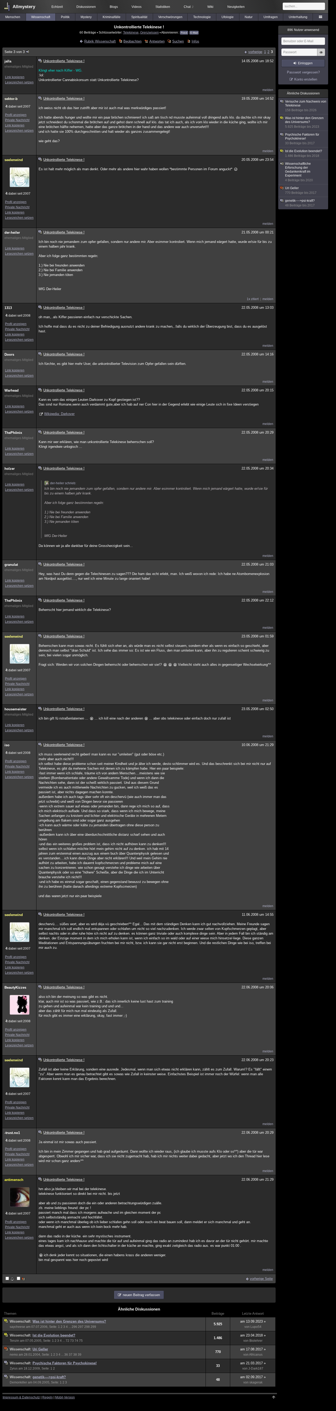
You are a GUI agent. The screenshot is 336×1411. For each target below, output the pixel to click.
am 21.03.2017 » (253, 1363)
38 (75, 1354)
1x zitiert (253, 299)
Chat (188, 7)
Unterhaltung (298, 17)
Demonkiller (18, 1382)
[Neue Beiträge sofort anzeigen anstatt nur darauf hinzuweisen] (21, 1279)
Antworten (156, 41)
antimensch (13, 1180)
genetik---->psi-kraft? (49, 1377)
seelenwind (13, 160)
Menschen (12, 17)
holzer (9, 469)
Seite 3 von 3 (14, 52)
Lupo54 (255, 1326)
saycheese (17, 1326)
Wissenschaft (40, 17)
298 (87, 1326)
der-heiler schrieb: (63, 483)
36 (66, 1354)
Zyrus (14, 1368)
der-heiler (12, 233)
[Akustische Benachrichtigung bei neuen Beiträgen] (10, 1279)
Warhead (11, 390)
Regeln (47, 1397)
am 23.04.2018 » (253, 1335)
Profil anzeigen (16, 115)
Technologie (202, 17)
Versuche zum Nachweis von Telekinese (305, 106)
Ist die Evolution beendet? (54, 1335)
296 (74, 1326)
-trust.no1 (12, 1133)
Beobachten (132, 41)
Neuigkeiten (236, 7)
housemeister (15, 709)
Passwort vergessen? (303, 72)
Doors (9, 354)
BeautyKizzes (15, 987)
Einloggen (305, 63)
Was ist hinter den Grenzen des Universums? (69, 1321)
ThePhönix (13, 433)
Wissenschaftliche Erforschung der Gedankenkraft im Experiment (299, 172)
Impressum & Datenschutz (21, 1397)
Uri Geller (40, 1349)
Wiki (210, 7)
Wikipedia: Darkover (59, 414)
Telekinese (131, 32)
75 (81, 1340)
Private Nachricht (17, 120)
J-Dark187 (255, 1368)
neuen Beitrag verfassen (141, 1295)
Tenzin (14, 1340)
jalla (7, 61)
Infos (195, 41)
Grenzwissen (149, 32)
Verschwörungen (170, 17)
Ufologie (228, 17)
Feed (184, 32)
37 (70, 1354)
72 (67, 1340)
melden (267, 90)
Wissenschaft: (21, 1321)
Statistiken (162, 7)
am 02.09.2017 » (253, 1377)
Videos (136, 7)
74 (76, 1340)
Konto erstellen (305, 79)
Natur (249, 17)
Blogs (114, 7)
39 (79, 1354)
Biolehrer (255, 1340)
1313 (8, 308)
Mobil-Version (65, 1397)
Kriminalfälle (111, 17)
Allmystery (24, 6)
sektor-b (11, 99)
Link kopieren (14, 77)
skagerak (255, 1382)
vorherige (255, 52)
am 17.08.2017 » (253, 1349)
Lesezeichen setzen (19, 82)
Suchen (178, 41)
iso (6, 745)
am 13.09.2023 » (253, 1321)
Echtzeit (57, 7)
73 (72, 1340)
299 (93, 1326)
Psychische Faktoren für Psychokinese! (65, 1363)
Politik (65, 17)
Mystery (86, 17)
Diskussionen (86, 7)
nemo (14, 1354)
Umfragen (271, 17)
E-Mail (194, 32)
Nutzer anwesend (303, 30)
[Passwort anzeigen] (321, 55)
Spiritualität (139, 17)
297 (80, 1326)
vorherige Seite (261, 1279)
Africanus (255, 1354)
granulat (11, 565)
